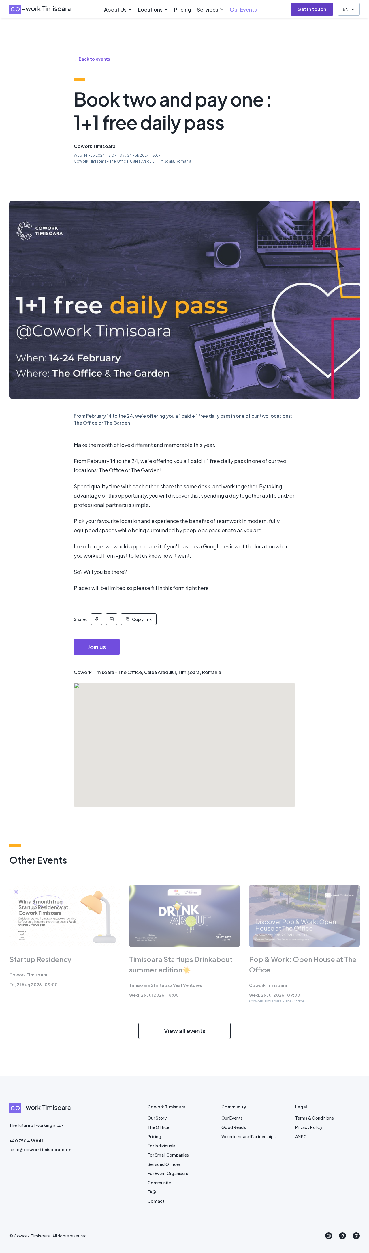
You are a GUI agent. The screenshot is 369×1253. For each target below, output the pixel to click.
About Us (115, 9)
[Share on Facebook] (96, 619)
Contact (156, 1201)
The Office (158, 1127)
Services (207, 9)
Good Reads (233, 1127)
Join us (97, 646)
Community (159, 1182)
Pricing (182, 9)
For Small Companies (168, 1154)
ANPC (301, 1136)
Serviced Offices (164, 1164)
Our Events (243, 9)
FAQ (152, 1191)
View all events (184, 1030)
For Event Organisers (168, 1173)
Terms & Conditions (314, 1118)
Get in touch (312, 9)
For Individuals (161, 1145)
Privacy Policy (308, 1127)
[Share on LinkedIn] (111, 619)
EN (346, 9)
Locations (150, 9)
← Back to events (92, 58)
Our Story (157, 1118)
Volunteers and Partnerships (248, 1136)
